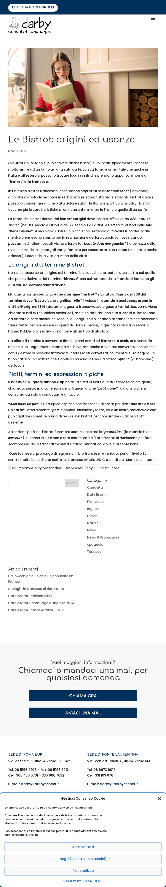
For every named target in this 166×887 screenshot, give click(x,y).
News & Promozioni (103, 537)
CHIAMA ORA (83, 696)
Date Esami (97, 494)
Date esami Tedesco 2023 (30, 596)
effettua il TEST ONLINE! (33, 7)
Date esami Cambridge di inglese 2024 (41, 603)
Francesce (95, 501)
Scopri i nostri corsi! (103, 468)
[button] (159, 798)
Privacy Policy (92, 881)
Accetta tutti (83, 847)
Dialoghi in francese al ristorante (36, 589)
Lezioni (92, 516)
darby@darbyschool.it (40, 784)
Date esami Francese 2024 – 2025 (36, 610)
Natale (93, 523)
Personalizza (83, 870)
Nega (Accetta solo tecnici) (83, 859)
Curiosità (95, 487)
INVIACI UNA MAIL (83, 713)
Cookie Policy (72, 881)
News (91, 530)
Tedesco (94, 551)
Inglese (93, 509)
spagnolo (95, 544)
